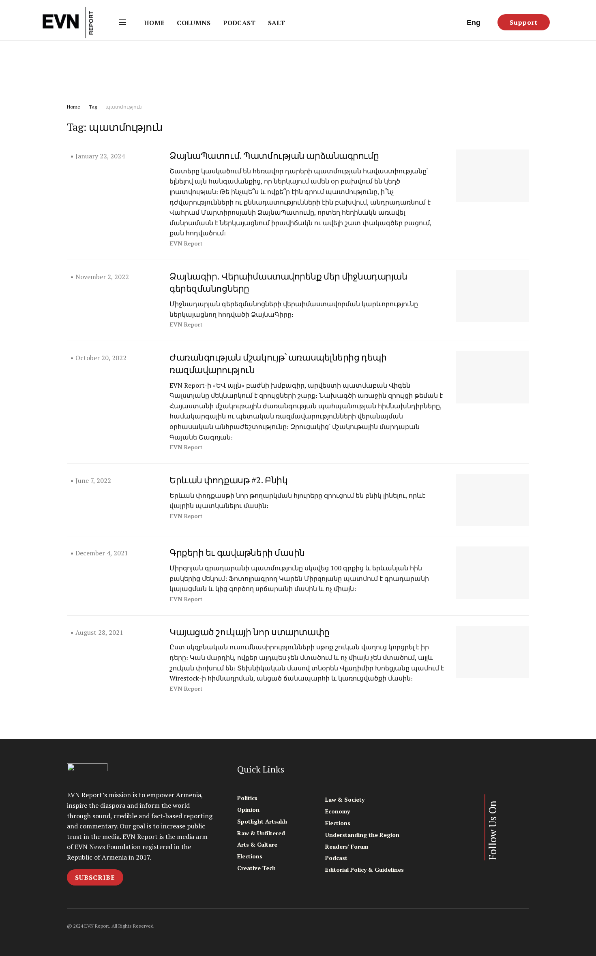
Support (524, 22)
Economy (337, 811)
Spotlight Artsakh (262, 821)
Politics (247, 798)
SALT (276, 22)
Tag (93, 107)
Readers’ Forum (346, 846)
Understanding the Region (362, 835)
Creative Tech (256, 868)
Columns (193, 22)
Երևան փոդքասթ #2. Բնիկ (228, 480)
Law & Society (344, 799)
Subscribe (95, 877)
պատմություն (123, 107)
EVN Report (185, 244)
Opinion (248, 809)
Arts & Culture (257, 844)
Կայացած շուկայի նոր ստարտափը (249, 632)
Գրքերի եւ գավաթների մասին (237, 552)
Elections (249, 856)
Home (154, 22)
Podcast (239, 22)
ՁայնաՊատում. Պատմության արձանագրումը (274, 155)
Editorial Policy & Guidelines (364, 869)
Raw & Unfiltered (261, 833)
